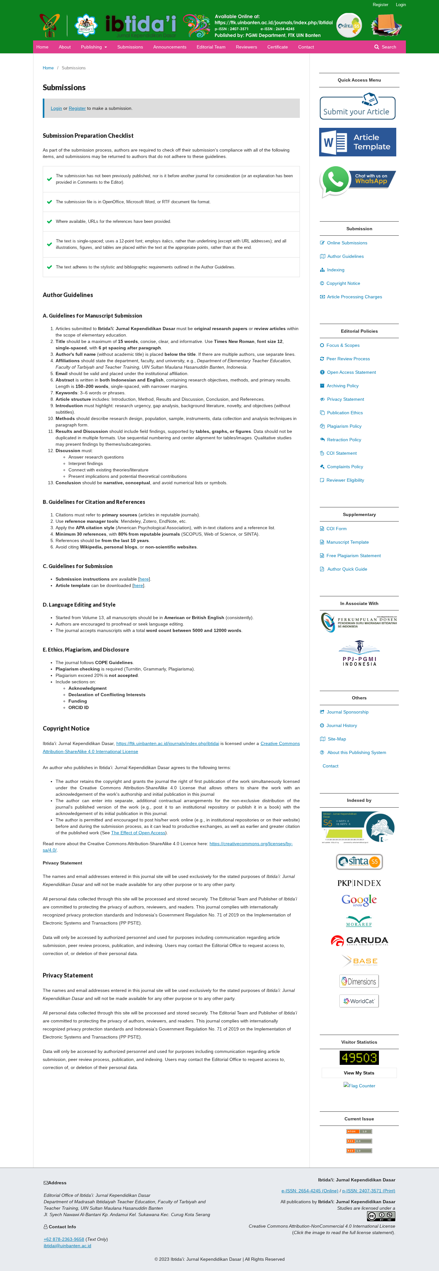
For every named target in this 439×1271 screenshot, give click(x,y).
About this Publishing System (356, 752)
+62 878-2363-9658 (64, 1239)
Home (42, 46)
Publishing (92, 46)
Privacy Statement (345, 399)
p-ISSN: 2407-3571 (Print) (368, 1190)
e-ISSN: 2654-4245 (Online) (310, 1190)
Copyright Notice (342, 283)
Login (401, 4)
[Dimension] (359, 988)
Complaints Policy (344, 466)
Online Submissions (346, 242)
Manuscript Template (347, 542)
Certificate (277, 46)
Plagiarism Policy (344, 426)
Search (388, 46)
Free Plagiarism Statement (353, 555)
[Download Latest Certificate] (359, 869)
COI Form (336, 528)
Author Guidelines (345, 256)
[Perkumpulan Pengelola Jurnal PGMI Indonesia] (359, 665)
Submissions (130, 46)
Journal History (341, 725)
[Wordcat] (359, 1008)
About (65, 46)
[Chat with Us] (357, 197)
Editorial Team (211, 46)
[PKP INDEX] (359, 888)
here (144, 579)
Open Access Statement (351, 372)
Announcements (169, 46)
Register (380, 4)
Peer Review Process (347, 358)
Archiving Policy (342, 385)
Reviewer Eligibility (344, 480)
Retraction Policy (343, 439)
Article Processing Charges (354, 296)
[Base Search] (359, 968)
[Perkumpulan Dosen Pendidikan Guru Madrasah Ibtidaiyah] (359, 631)
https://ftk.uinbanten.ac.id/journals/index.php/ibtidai (167, 743)
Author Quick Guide (347, 569)
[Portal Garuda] (359, 948)
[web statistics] (359, 1063)
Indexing (335, 269)
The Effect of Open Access (138, 832)
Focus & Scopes (342, 345)
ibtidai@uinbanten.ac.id (67, 1245)
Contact (306, 46)
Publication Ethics (344, 412)
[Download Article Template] (357, 154)
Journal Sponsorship (347, 711)
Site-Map (336, 738)
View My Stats (359, 1072)
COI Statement (341, 453)
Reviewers (246, 46)
